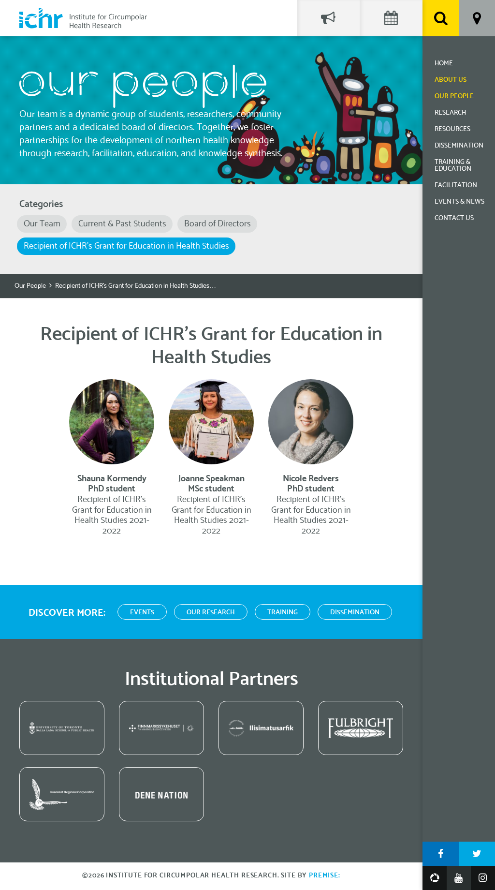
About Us (450, 80)
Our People (454, 96)
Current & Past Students (122, 224)
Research (450, 113)
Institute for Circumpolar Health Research (83, 18)
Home (444, 63)
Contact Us (454, 218)
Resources (452, 129)
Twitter (477, 854)
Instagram (483, 878)
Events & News (459, 202)
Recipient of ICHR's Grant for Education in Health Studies (126, 246)
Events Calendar (391, 18)
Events (142, 612)
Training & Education (453, 166)
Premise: (324, 875)
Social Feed (328, 18)
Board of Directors (217, 224)
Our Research (211, 612)
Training (282, 612)
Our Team (42, 224)
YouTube (459, 878)
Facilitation (456, 185)
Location (477, 18)
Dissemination (459, 145)
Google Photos (434, 878)
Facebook (440, 854)
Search (440, 18)
